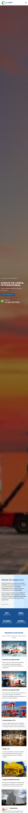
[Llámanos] (2, 301)
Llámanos (7, 300)
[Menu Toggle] (26, 2)
